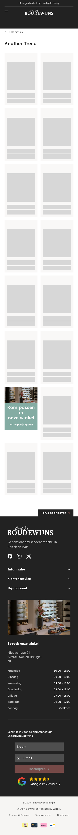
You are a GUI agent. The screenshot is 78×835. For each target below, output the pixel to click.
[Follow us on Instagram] (19, 556)
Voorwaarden (43, 815)
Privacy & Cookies (19, 815)
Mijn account (17, 588)
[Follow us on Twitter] (28, 556)
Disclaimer (63, 815)
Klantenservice (19, 579)
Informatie (16, 569)
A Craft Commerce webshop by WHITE (39, 808)
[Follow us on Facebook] (10, 556)
